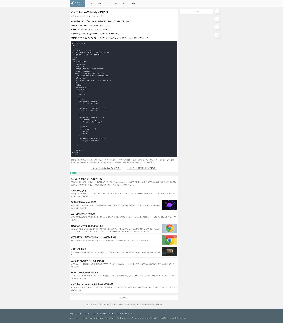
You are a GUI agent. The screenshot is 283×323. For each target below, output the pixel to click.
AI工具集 (120, 314)
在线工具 (86, 314)
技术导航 (78, 314)
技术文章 (95, 314)
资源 (99, 3)
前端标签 (112, 314)
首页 (90, 3)
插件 (97, 16)
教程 (124, 3)
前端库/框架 (129, 314)
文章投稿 (197, 11)
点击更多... (124, 298)
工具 (107, 3)
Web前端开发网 (87, 318)
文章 (116, 3)
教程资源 (103, 314)
